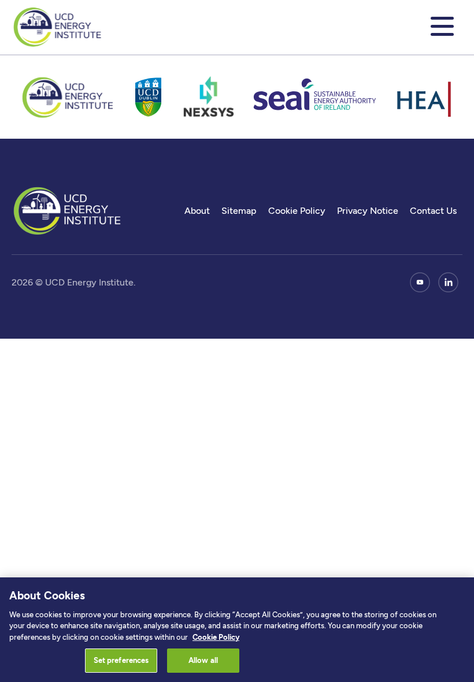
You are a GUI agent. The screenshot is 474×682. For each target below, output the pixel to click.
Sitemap (239, 210)
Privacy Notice (367, 210)
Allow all (203, 660)
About (197, 210)
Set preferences (121, 660)
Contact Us (433, 210)
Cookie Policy (296, 210)
